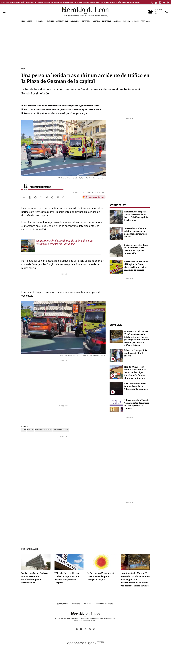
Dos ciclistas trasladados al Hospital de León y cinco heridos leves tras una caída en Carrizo (136, 265)
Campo (98, 2)
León (23, 69)
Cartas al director (128, 2)
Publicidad (76, 604)
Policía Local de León (43, 430)
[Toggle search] (166, 12)
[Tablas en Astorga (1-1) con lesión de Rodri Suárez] (116, 355)
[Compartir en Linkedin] (58, 197)
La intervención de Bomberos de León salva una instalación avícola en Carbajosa (64, 242)
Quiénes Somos (62, 604)
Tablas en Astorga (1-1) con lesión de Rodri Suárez (135, 353)
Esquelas (86, 2)
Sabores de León (115, 2)
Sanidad (92, 2)
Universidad (39, 2)
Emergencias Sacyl (61, 430)
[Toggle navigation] (4, 12)
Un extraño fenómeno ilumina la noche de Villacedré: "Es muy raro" (136, 386)
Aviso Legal (87, 604)
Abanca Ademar (68, 2)
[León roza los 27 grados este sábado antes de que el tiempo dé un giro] (102, 562)
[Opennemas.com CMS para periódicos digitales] (85, 646)
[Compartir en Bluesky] (46, 197)
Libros (137, 2)
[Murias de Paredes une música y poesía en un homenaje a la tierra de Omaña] (116, 233)
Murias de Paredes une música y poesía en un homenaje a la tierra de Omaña (135, 232)
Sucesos (47, 2)
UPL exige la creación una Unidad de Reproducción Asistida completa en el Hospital (62, 109)
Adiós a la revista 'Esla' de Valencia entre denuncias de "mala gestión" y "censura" (136, 404)
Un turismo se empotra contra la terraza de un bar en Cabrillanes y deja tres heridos (136, 215)
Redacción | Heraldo (41, 187)
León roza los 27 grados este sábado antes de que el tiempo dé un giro (56, 113)
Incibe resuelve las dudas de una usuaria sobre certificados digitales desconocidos (61, 105)
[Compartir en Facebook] (35, 197)
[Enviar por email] (24, 197)
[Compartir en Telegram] (52, 197)
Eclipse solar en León (17, 2)
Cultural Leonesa (56, 2)
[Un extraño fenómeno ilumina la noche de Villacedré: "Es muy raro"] (116, 388)
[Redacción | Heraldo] (25, 187)
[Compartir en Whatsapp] (63, 197)
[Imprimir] (30, 197)
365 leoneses (30, 2)
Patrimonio (105, 2)
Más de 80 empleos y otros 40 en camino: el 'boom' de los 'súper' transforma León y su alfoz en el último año (135, 372)
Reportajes (78, 2)
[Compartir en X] (41, 197)
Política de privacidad (104, 604)
